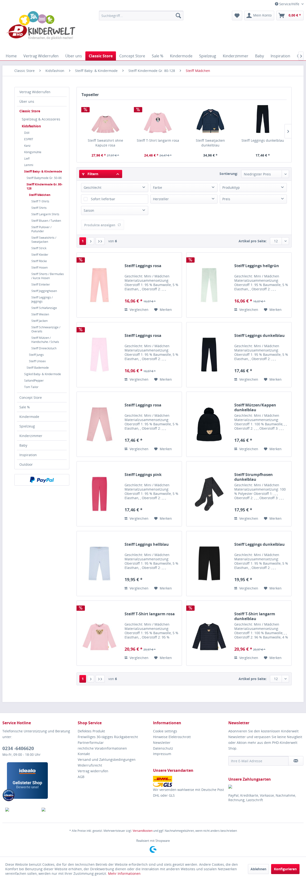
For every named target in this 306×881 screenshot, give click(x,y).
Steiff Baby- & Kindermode (43, 171)
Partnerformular (91, 742)
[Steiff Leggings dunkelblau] (263, 119)
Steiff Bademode (38, 368)
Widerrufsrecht (90, 765)
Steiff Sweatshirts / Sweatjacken (43, 240)
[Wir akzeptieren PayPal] (42, 480)
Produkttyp (231, 187)
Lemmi (28, 165)
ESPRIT (28, 139)
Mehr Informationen (124, 873)
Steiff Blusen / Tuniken (46, 221)
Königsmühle (32, 152)
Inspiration (28, 455)
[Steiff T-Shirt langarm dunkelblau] (209, 633)
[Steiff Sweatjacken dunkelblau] (210, 119)
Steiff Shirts (39, 208)
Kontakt (84, 753)
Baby (23, 445)
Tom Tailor (31, 387)
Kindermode (29, 416)
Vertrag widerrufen (93, 771)
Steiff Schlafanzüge (44, 308)
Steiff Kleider (39, 255)
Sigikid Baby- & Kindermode (42, 374)
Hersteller (161, 199)
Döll (26, 133)
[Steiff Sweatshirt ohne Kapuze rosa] (105, 119)
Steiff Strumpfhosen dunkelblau (253, 477)
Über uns (26, 101)
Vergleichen (138, 309)
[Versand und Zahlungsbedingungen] (189, 781)
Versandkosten (143, 831)
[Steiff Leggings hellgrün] (209, 285)
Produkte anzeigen (99, 225)
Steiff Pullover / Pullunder (41, 229)
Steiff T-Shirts (40, 201)
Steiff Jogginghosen (44, 291)
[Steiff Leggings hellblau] (99, 563)
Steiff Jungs (36, 355)
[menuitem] (141, 15)
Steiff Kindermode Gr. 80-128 (44, 186)
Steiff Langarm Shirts (45, 214)
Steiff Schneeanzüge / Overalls (45, 329)
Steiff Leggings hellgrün (256, 265)
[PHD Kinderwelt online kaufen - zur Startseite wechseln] (41, 30)
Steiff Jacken (39, 321)
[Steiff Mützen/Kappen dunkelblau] (209, 424)
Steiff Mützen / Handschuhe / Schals (45, 340)
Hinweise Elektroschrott (172, 737)
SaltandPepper (34, 380)
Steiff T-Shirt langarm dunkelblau (254, 616)
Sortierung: (228, 173)
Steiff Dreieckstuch (43, 348)
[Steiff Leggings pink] (99, 493)
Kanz (27, 146)
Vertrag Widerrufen (34, 92)
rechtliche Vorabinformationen (102, 748)
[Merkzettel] (237, 15)
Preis (226, 199)
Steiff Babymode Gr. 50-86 (44, 178)
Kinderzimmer (30, 435)
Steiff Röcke (39, 261)
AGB (81, 776)
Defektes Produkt (91, 731)
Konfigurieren (285, 869)
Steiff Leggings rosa (143, 265)
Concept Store (30, 397)
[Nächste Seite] (90, 241)
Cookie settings (165, 731)
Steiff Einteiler (40, 284)
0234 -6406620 (18, 748)
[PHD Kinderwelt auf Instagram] (57, 809)
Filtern (92, 174)
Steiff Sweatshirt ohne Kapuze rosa (105, 142)
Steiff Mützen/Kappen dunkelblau (255, 407)
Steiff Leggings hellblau (147, 544)
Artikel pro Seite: (253, 241)
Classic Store (29, 111)
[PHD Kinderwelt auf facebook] (20, 809)
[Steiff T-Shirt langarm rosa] (158, 119)
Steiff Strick (38, 248)
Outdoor (26, 464)
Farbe (157, 187)
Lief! (27, 159)
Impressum (162, 753)
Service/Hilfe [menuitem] (289, 4)
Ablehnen (258, 869)
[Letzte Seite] (100, 241)
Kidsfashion (31, 126)
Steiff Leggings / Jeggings (42, 299)
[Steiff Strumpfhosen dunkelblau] (209, 493)
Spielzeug (27, 426)
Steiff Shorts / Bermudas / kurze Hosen (47, 276)
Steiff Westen (40, 314)
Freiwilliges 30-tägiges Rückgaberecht (108, 737)
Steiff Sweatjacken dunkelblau (210, 142)
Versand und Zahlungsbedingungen (107, 759)
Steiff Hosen (39, 267)
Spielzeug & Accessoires (41, 119)
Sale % (24, 407)
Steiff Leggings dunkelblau (262, 140)
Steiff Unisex (37, 361)
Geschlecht (92, 187)
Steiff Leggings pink (143, 474)
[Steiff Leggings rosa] (99, 285)
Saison (89, 210)
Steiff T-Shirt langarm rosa (158, 140)
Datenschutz (163, 748)
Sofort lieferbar (103, 199)
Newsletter (161, 742)
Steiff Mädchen (39, 195)
